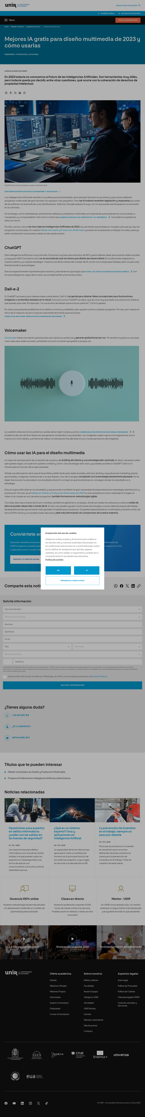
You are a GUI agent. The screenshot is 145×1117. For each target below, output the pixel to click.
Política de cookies (54, 560)
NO (58, 570)
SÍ (87, 570)
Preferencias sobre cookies (72, 580)
